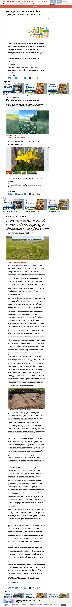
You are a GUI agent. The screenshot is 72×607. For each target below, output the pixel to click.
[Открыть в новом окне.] (11, 78)
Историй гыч (8, 213)
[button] (48, 159)
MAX (65, 1)
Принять (63, 604)
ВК (24, 184)
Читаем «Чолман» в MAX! (36, 6)
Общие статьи (9, 8)
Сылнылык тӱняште (10, 97)
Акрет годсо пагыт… (37, 3)
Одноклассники (32, 184)
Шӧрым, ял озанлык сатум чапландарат (54, 4)
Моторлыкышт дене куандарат (23, 3)
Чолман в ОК (59, 1)
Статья (4, 3)
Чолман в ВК (53, 1)
